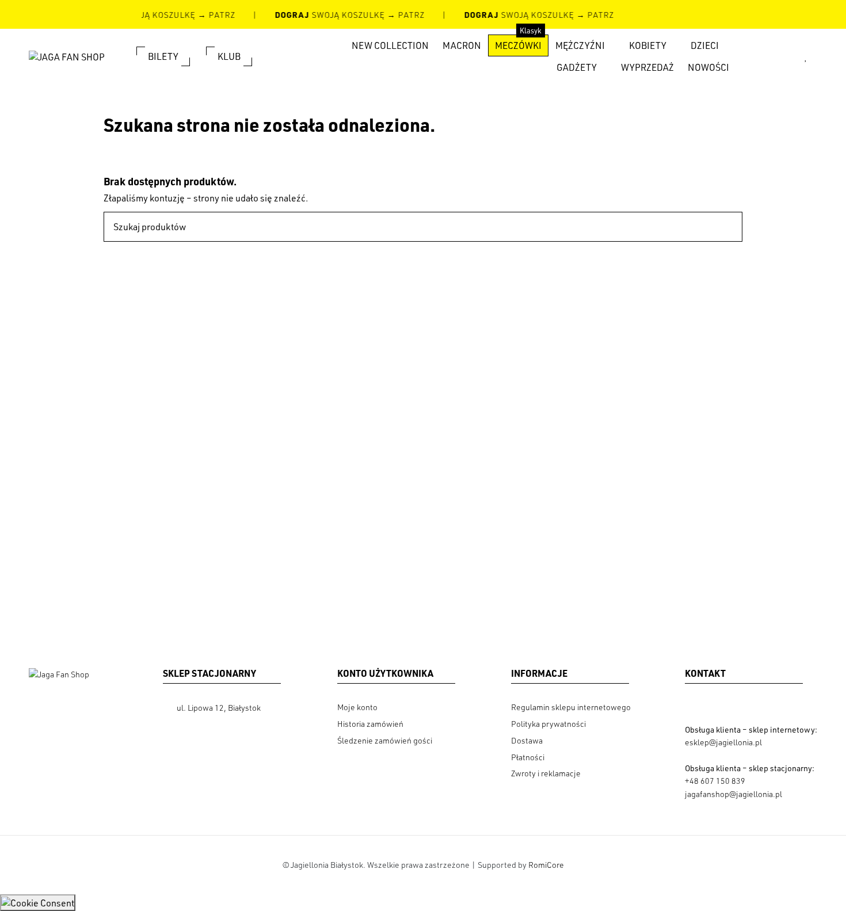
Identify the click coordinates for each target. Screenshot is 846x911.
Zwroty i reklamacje (546, 773)
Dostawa (527, 740)
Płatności (527, 757)
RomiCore (546, 865)
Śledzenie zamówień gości (384, 740)
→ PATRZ (214, 15)
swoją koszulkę (329, 15)
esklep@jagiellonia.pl (723, 742)
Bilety (163, 56)
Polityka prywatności (548, 724)
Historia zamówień (370, 724)
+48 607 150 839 (715, 781)
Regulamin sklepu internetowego (571, 707)
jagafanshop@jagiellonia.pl (733, 794)
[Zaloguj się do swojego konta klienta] (785, 56)
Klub (229, 56)
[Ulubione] (806, 56)
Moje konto (357, 707)
